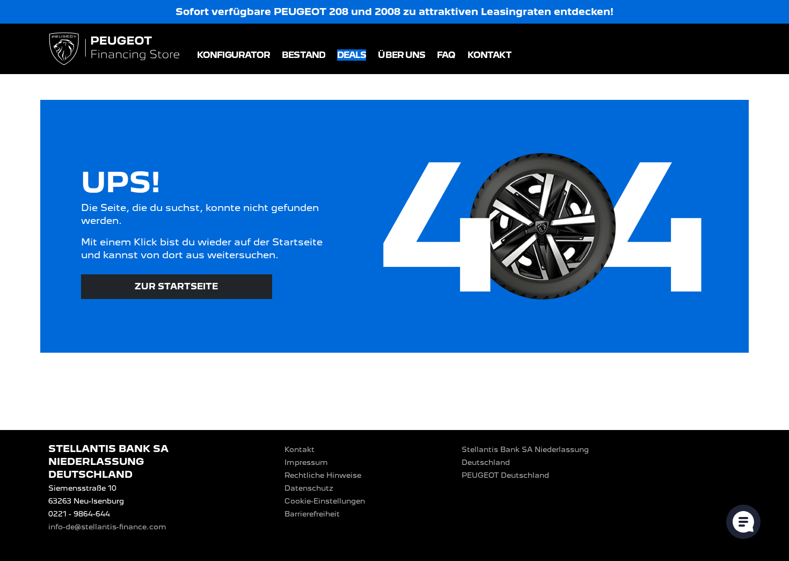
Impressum (306, 462)
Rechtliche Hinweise (322, 475)
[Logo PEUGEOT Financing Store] (115, 49)
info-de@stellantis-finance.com (107, 526)
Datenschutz (308, 488)
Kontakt (489, 55)
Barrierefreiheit (312, 513)
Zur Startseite (176, 286)
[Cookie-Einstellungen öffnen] (743, 522)
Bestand (303, 55)
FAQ (446, 55)
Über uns (401, 55)
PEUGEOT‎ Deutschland (505, 475)
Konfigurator (233, 55)
